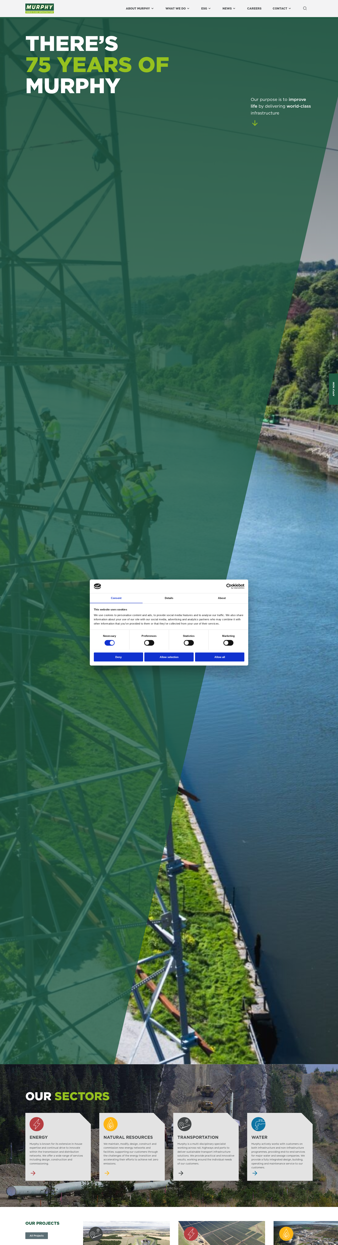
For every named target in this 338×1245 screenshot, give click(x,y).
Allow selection (169, 656)
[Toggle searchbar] (305, 8)
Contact (280, 8)
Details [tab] (169, 597)
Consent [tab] (116, 597)
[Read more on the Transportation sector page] (206, 1147)
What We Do (175, 8)
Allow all (219, 656)
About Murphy (138, 8)
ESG (204, 8)
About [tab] (222, 597)
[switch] (149, 642)
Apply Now (333, 389)
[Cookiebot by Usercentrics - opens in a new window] (229, 586)
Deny (118, 656)
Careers (254, 8)
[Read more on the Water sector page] (280, 1147)
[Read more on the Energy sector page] (58, 1147)
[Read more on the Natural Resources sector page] (132, 1147)
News (227, 8)
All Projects (37, 1235)
